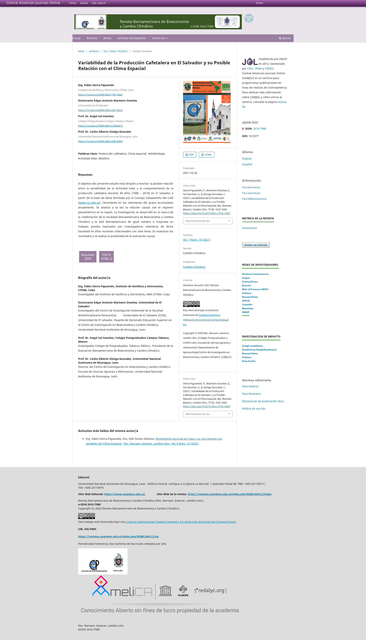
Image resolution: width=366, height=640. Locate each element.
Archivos (92, 38)
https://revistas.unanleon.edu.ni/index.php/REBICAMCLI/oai (118, 536)
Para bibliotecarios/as (254, 198)
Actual (76, 38)
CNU (250, 68)
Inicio (81, 51)
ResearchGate (250, 296)
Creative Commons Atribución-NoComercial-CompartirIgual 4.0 (205, 319)
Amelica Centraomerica (255, 274)
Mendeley (247, 308)
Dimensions (249, 228)
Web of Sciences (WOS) (255, 289)
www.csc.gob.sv (89, 202)
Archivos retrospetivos (132, 38)
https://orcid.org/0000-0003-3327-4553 (100, 110)
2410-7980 (259, 128)
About (84, 3)
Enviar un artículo (256, 245)
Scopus (246, 277)
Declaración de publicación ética (263, 401)
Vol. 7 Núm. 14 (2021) (116, 51)
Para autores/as (251, 193)
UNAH (258, 68)
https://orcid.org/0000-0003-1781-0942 (100, 94)
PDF (190, 154)
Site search (99, 3)
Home (72, 3)
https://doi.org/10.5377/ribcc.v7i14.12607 (206, 213)
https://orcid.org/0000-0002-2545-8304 (100, 141)
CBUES (269, 68)
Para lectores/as (251, 187)
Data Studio (248, 361)
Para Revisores (251, 393)
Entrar (259, 3)
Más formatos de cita (197, 221)
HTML (208, 154)
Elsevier (246, 285)
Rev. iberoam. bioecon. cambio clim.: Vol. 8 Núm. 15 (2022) (161, 443)
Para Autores (250, 386)
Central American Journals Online (33, 2)
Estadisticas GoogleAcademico (259, 349)
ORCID (246, 300)
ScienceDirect (250, 281)
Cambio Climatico (194, 267)
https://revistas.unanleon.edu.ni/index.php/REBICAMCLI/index (229, 494)
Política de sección (254, 408)
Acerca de (158, 38)
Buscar (286, 38)
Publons (246, 293)
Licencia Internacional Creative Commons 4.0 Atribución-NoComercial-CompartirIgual (181, 522)
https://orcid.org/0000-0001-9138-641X (100, 125)
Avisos (108, 38)
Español (247, 164)
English (247, 158)
